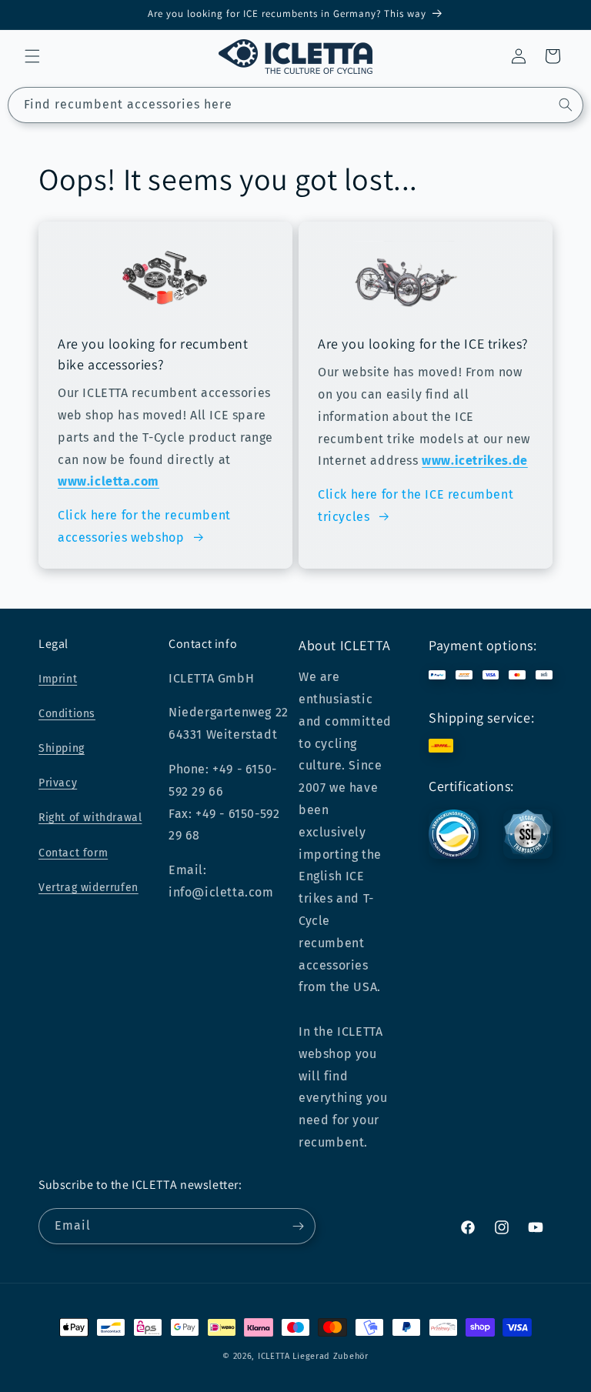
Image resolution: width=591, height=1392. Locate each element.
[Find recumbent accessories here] (566, 105)
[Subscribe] (298, 1226)
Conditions (66, 713)
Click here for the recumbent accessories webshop (144, 526)
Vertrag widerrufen (88, 887)
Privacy (57, 782)
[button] (32, 56)
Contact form (73, 853)
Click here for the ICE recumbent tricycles (415, 505)
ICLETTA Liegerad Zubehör (313, 1356)
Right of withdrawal (90, 817)
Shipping (61, 748)
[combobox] (295, 105)
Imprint (57, 679)
